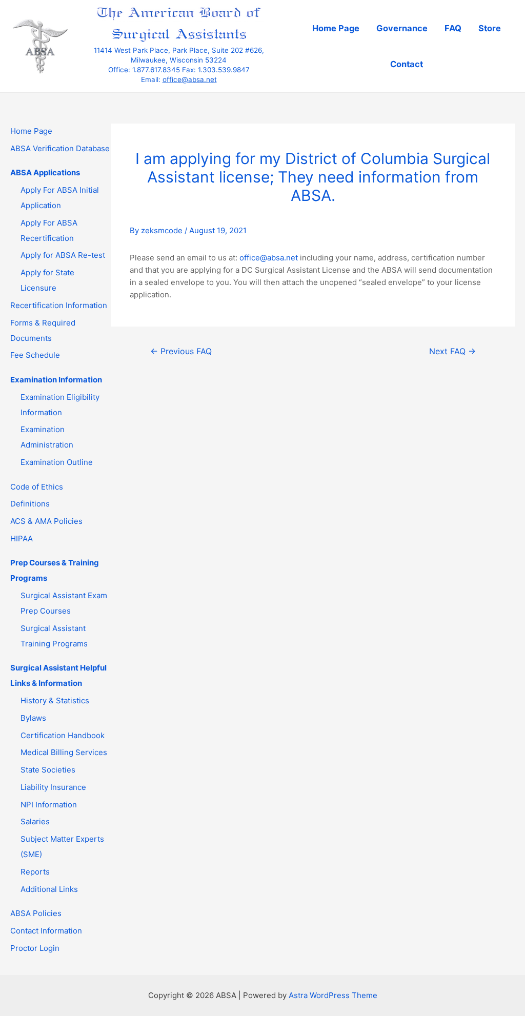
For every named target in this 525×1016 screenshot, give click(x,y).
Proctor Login (34, 948)
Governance (402, 28)
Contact (406, 64)
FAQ (453, 28)
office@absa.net (190, 79)
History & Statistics (55, 700)
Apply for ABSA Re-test (63, 255)
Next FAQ (452, 351)
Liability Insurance (53, 787)
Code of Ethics (36, 487)
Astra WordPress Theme (333, 995)
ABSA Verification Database (60, 148)
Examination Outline (57, 462)
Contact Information (46, 931)
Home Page (335, 28)
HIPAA (21, 538)
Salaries (35, 821)
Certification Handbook (63, 735)
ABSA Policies (36, 913)
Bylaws (33, 718)
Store (489, 28)
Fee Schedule (35, 355)
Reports (35, 872)
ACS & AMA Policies (46, 521)
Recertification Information (58, 305)
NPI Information (49, 804)
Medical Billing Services (64, 752)
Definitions (30, 504)
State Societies (48, 770)
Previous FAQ (181, 351)
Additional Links (49, 889)
